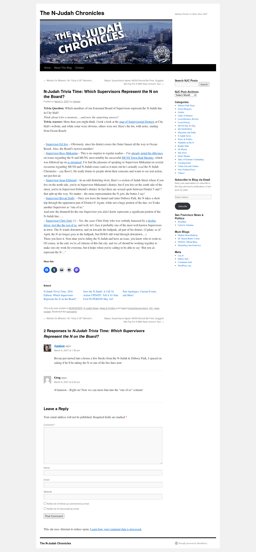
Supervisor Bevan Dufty (60, 198)
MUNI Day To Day (186, 125)
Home (47, 67)
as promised (74, 162)
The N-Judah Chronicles (72, 13)
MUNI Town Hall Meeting (138, 158)
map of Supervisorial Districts (136, 122)
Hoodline (182, 221)
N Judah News (91, 308)
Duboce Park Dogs (186, 105)
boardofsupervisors (138, 308)
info (151, 308)
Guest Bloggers (185, 108)
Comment (49, 424)
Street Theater (184, 155)
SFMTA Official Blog (187, 241)
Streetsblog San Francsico (189, 245)
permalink (72, 311)
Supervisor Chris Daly (59, 220)
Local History (184, 122)
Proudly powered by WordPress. (193, 543)
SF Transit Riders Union (189, 238)
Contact (79, 67)
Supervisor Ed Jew (57, 144)
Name (47, 467)
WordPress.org (184, 265)
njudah (47, 311)
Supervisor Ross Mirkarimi (62, 153)
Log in (181, 255)
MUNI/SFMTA (75, 308)
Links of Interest (185, 115)
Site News (182, 152)
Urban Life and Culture (188, 166)
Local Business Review (188, 118)
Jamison (59, 346)
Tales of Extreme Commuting (191, 159)
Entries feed (183, 258)
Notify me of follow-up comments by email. (68, 503)
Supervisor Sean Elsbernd (61, 180)
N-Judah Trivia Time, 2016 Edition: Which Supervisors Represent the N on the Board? (60, 295)
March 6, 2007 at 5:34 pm (67, 381)
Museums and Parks (187, 132)
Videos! (181, 172)
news (156, 308)
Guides (181, 112)
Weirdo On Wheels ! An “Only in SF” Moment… (69, 80)
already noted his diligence (147, 153)
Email (46, 479)
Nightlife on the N (186, 142)
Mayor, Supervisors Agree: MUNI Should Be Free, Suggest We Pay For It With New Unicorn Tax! (134, 82)
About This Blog (63, 67)
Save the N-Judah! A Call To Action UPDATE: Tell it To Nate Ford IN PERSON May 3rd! (100, 295)
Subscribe (182, 206)
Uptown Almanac (186, 224)
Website (48, 491)
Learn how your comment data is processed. (116, 529)
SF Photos (182, 149)
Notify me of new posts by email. (63, 508)
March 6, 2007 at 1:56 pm (67, 350)
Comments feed (185, 262)
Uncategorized (184, 162)
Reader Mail (183, 145)
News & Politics (107, 308)
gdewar (76, 101)
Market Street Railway (188, 235)
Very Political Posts (186, 169)
